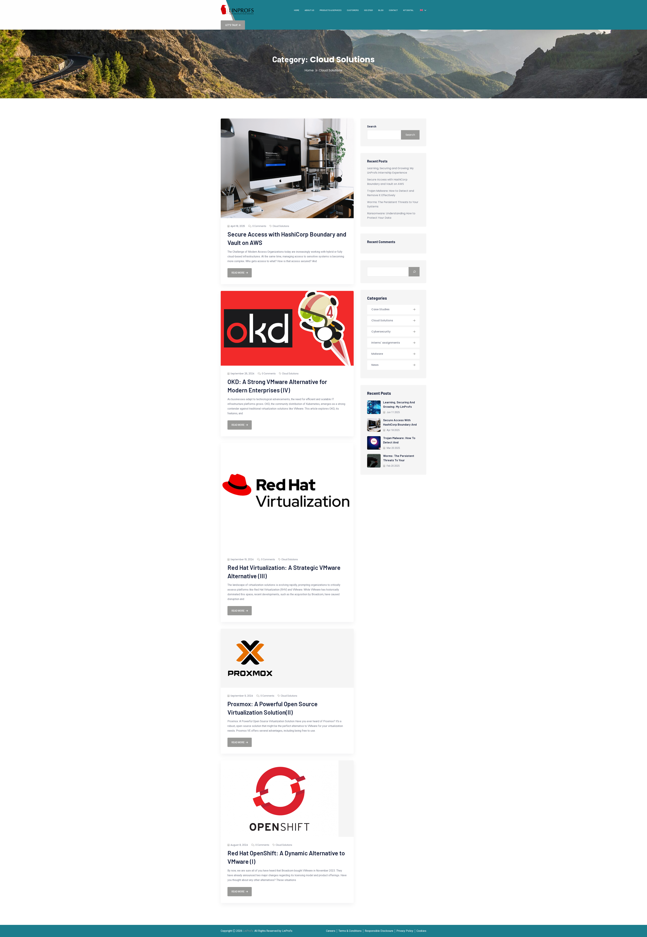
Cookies (421, 930)
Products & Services (331, 10)
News (375, 365)
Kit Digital (408, 10)
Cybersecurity (381, 331)
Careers (330, 930)
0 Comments (259, 226)
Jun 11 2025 (393, 412)
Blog (380, 10)
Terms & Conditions (350, 930)
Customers (353, 10)
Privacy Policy (404, 930)
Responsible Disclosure (379, 930)
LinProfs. (248, 930)
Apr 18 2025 (393, 430)
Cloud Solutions (281, 226)
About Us (309, 10)
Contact (393, 10)
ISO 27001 (368, 10)
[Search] (414, 271)
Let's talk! (231, 25)
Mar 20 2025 (393, 448)
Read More (238, 272)
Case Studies (380, 309)
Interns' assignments (385, 343)
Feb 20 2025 (393, 465)
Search (371, 126)
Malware (377, 354)
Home (296, 10)
